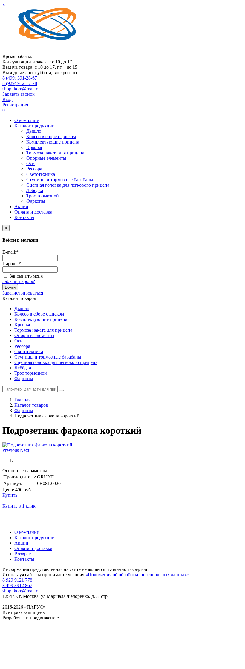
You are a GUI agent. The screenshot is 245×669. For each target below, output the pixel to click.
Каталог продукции (34, 125)
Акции (21, 206)
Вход (7, 99)
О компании (26, 120)
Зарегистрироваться (22, 292)
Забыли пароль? (18, 281)
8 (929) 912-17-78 (19, 83)
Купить (9, 495)
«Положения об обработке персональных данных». (137, 574)
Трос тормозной (42, 195)
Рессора (34, 168)
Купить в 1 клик (19, 505)
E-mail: (10, 252)
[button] (11, 450)
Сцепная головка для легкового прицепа (67, 185)
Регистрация (15, 104)
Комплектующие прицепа (52, 141)
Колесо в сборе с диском (51, 136)
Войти (10, 287)
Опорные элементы (46, 158)
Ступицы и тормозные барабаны (59, 179)
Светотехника (40, 174)
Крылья (34, 147)
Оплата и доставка (33, 211)
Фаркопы (35, 201)
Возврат (22, 553)
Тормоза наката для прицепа (55, 152)
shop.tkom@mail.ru (21, 88)
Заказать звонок (18, 94)
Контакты (24, 217)
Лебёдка (34, 190)
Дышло (33, 131)
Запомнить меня (26, 275)
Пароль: (11, 263)
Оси (30, 163)
